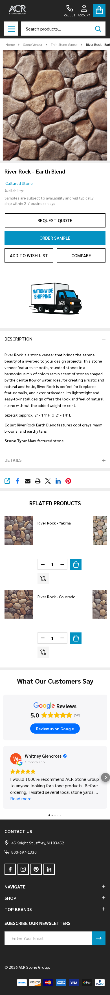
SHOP (10, 898)
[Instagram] (23, 869)
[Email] (27, 481)
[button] (4, 777)
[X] (48, 481)
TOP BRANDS (18, 909)
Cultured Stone (19, 183)
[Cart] (99, 10)
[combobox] (63, 28)
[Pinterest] (68, 481)
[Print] (38, 481)
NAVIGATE (15, 887)
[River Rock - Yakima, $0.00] (19, 530)
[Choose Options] (76, 564)
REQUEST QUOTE (55, 220)
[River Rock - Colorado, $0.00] (19, 604)
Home (10, 44)
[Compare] (43, 578)
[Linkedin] (58, 481)
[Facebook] (17, 481)
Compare (81, 255)
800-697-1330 (24, 852)
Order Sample (55, 238)
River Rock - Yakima (54, 522)
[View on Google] (15, 758)
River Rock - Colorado (57, 596)
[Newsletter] (98, 938)
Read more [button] (21, 798)
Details (13, 460)
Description (18, 339)
